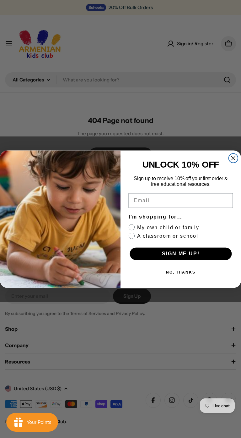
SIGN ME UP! (180, 253)
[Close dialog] (233, 158)
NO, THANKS (180, 272)
